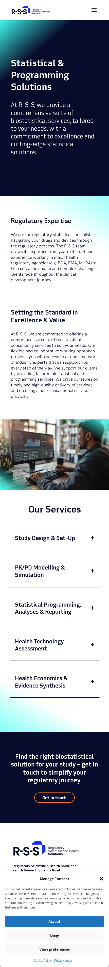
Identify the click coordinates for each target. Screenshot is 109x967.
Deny (54, 935)
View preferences (54, 949)
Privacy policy (63, 960)
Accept (54, 921)
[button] (101, 878)
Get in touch (54, 797)
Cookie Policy (43, 960)
